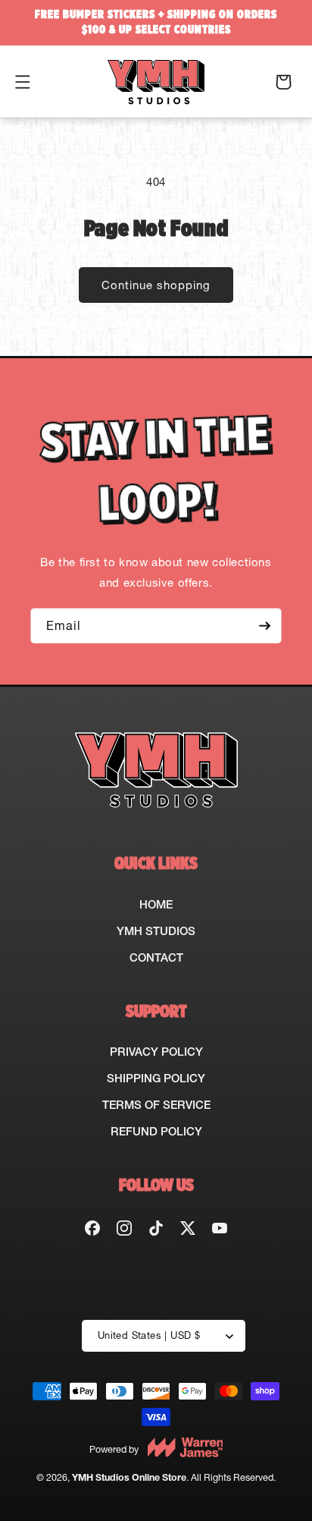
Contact (156, 957)
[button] (22, 82)
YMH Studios (156, 931)
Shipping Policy (156, 1078)
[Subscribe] (264, 626)
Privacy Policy (156, 1051)
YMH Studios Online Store (129, 1477)
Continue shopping (156, 285)
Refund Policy (156, 1131)
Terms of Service (156, 1104)
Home (156, 904)
